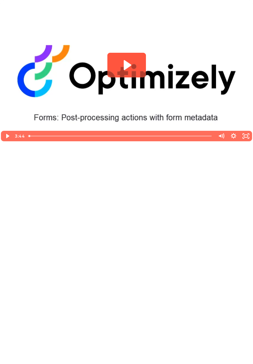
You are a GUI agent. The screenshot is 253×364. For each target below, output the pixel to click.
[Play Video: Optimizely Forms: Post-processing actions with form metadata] (126, 65)
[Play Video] (7, 136)
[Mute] (221, 136)
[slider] (120, 136)
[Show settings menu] (233, 136)
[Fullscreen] (246, 136)
